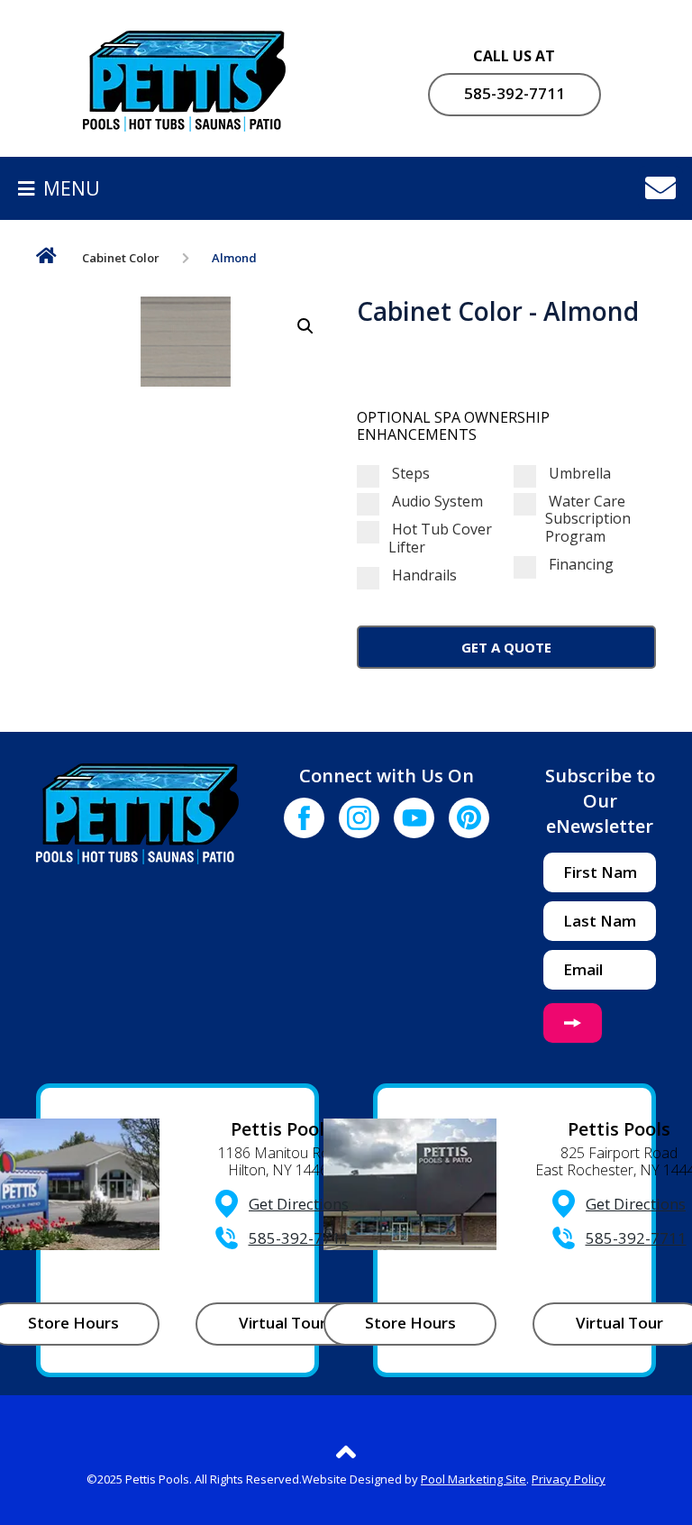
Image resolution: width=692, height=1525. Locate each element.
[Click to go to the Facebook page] (304, 818)
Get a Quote (506, 647)
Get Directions (299, 1203)
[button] (305, 326)
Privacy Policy (569, 1479)
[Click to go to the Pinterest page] (469, 818)
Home (46, 259)
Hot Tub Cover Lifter (440, 538)
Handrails (422, 575)
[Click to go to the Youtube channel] (414, 818)
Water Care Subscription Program (588, 519)
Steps (409, 473)
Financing (579, 564)
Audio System (435, 501)
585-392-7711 (514, 93)
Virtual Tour (282, 1322)
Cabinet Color (120, 258)
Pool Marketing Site (473, 1479)
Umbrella (578, 473)
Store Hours (410, 1322)
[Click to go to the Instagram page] (359, 818)
